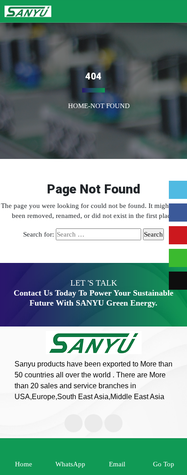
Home (78, 105)
